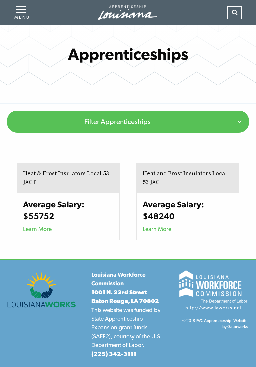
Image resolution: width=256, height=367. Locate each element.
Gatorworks (237, 326)
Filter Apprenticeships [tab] (117, 121)
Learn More (37, 228)
